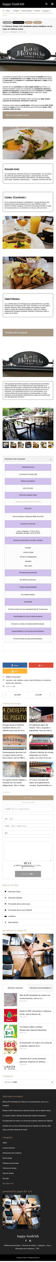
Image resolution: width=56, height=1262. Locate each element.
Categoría (41, 1245)
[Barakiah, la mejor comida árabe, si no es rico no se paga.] (15, 695)
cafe (14, 680)
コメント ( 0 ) (28, 797)
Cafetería (29, 22)
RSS (30, 1241)
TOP (37, 1249)
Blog (8, 11)
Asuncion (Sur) (14, 891)
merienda (18, 683)
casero (26, 680)
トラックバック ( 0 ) (28, 802)
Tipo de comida (8, 1173)
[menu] (52, 4)
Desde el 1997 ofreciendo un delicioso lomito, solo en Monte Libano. (27, 1110)
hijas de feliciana (36, 680)
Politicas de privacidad (11, 1163)
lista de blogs (7, 1158)
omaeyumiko (16, 677)
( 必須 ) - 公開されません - (16, 826)
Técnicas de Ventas (9, 1168)
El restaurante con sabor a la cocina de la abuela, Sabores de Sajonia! (27, 1121)
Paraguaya (37, 22)
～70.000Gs (7, 22)
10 (14, 686)
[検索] (46, 4)
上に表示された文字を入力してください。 (28, 865)
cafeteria (20, 680)
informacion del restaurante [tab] (15, 459)
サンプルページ (8, 1183)
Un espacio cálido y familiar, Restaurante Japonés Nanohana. (24, 1116)
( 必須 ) (9, 819)
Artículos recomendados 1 (40, 988)
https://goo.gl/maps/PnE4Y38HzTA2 (28, 502)
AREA (5, 1143)
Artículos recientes (15, 988)
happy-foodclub (28, 1236)
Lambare (12, 916)
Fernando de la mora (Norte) (20, 910)
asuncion (9, 680)
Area (48, 1245)
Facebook (26, 1241)
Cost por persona (9, 1148)
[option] (28, 424)
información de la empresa (12, 1153)
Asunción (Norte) (18, 22)
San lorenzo (13, 922)
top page (6, 1178)
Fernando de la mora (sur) (19, 904)
